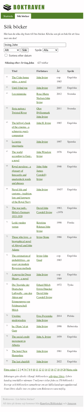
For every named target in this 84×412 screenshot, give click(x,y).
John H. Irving (43, 123)
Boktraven (24, 7)
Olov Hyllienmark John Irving (43, 113)
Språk (38, 50)
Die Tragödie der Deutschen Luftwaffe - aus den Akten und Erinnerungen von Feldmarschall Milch (22, 297)
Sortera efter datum (20, 55)
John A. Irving (43, 336)
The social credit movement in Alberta (21, 341)
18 (58, 369)
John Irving (42, 77)
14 (46, 369)
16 (52, 369)
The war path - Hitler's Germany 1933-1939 (21, 212)
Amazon (71, 403)
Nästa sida (71, 369)
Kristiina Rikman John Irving (43, 227)
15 (49, 369)
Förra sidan (9, 369)
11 (37, 369)
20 (64, 369)
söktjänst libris (56, 376)
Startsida (8, 16)
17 (55, 369)
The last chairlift (21, 361)
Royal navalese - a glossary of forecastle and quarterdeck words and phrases (21, 175)
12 (40, 369)
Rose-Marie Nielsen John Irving (43, 98)
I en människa (19, 94)
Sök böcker (23, 16)
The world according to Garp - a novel (22, 156)
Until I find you (19, 87)
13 (43, 369)
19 (61, 369)
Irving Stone (42, 237)
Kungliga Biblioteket (51, 403)
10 (34, 369)
